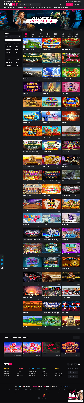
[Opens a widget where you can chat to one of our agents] (76, 396)
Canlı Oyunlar (49, 7)
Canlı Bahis (9, 7)
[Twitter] (71, 364)
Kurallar (18, 373)
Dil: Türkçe (70, 1)
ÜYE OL (69, 4)
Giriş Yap (61, 4)
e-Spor (14, 7)
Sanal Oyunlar (57, 7)
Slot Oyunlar (6, 375)
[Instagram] (75, 364)
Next (80, 19)
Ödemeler (44, 377)
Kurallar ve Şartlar (32, 371)
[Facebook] (68, 364)
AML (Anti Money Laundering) (35, 378)
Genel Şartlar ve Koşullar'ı (45, 390)
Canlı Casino (34, 7)
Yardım (77, 4)
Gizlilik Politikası (20, 375)
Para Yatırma (44, 373)
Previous (3, 19)
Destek (43, 371)
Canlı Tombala (41, 7)
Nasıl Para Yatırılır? (58, 373)
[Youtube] (79, 364)
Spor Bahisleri (6, 371)
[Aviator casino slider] (42, 21)
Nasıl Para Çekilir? (58, 375)
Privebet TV (21, 7)
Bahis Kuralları (32, 373)
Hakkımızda (19, 371)
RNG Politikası (19, 378)
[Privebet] (8, 364)
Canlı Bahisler (6, 373)
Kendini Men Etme (33, 377)
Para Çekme (44, 375)
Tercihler (78, 1)
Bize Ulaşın (19, 377)
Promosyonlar (64, 7)
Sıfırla (13, 39)
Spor (5, 7)
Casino (28, 7)
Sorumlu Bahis (32, 375)
